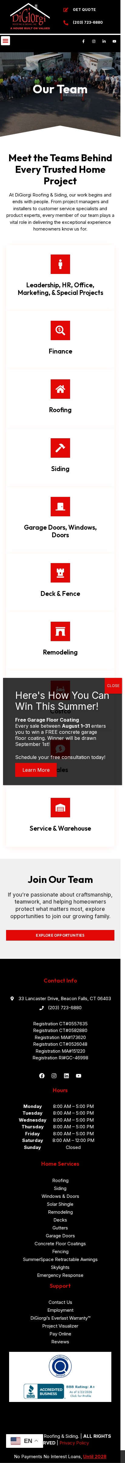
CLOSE (113, 685)
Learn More (36, 770)
